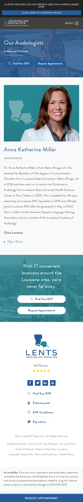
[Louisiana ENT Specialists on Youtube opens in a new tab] (53, 383)
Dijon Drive (15, 241)
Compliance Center (17, 444)
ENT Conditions (43, 412)
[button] (77, 23)
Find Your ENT (21, 63)
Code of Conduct (24, 449)
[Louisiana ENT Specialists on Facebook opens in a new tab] (30, 383)
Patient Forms (67, 454)
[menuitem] (30, 383)
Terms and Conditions (46, 454)
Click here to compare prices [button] (41, 12)
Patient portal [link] (41, 402)
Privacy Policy (67, 444)
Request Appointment (50, 63)
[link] (41, 368)
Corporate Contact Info (21, 454)
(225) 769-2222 (58, 485)
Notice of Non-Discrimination (51, 449)
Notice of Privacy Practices (43, 444)
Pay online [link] (39, 421)
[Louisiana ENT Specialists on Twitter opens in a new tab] (38, 383)
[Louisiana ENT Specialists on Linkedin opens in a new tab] (45, 383)
